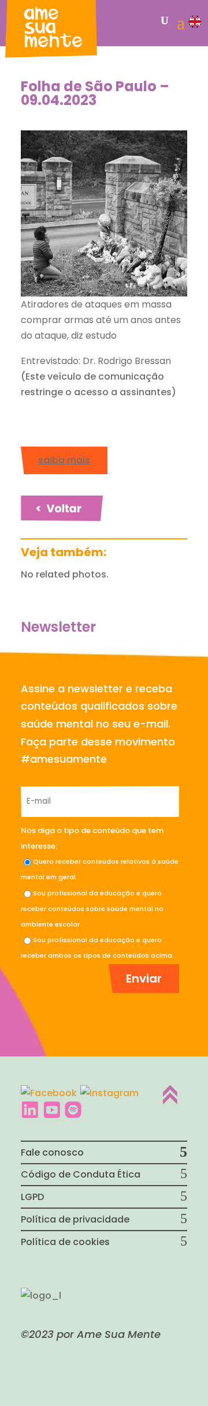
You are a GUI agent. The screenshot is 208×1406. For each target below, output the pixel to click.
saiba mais (64, 460)
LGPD (32, 1196)
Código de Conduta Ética (80, 1174)
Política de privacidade (75, 1219)
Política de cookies (65, 1241)
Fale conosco (52, 1152)
